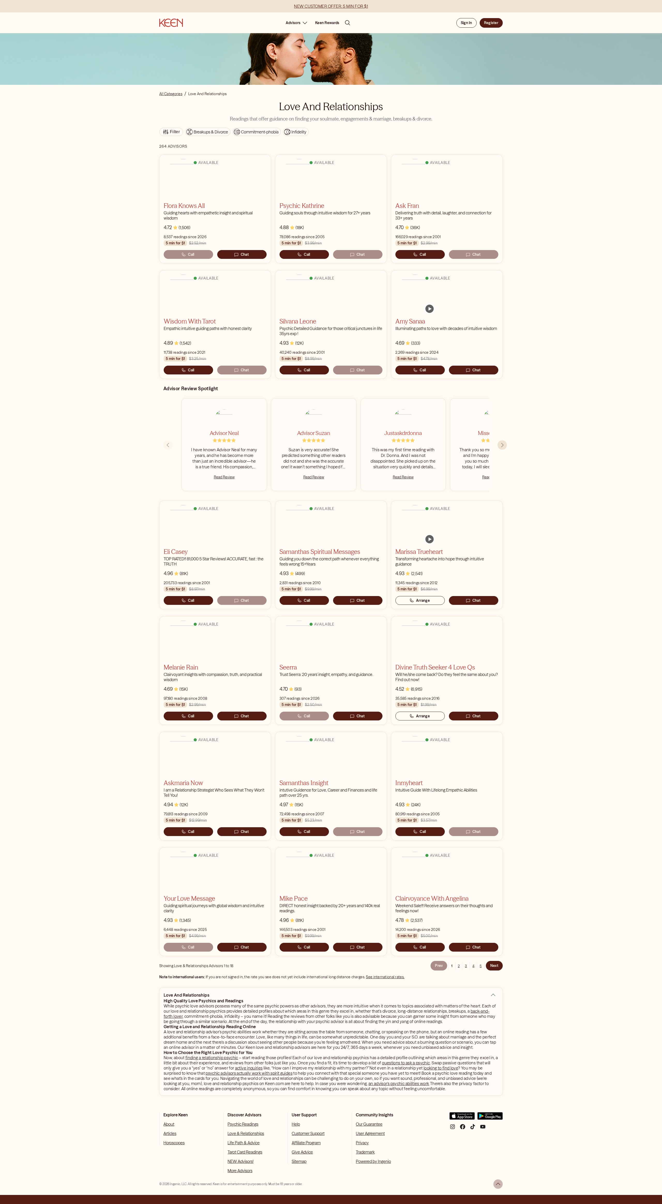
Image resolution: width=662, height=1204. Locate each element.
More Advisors (240, 1170)
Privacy (362, 1142)
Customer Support (308, 1133)
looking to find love (441, 1068)
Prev (439, 965)
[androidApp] (490, 1118)
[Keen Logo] (171, 23)
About (168, 1124)
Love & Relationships (246, 1133)
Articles (169, 1133)
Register (491, 22)
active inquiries (249, 1068)
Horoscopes (174, 1142)
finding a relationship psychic (211, 1057)
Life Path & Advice (244, 1142)
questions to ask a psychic (406, 1062)
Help (296, 1124)
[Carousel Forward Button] (502, 445)
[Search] (347, 23)
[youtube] (483, 1129)
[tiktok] (473, 1129)
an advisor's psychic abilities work (398, 1083)
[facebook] (463, 1129)
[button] (493, 995)
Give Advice (302, 1152)
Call (191, 254)
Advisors (293, 22)
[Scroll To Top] (498, 1184)
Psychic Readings (243, 1124)
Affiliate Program (306, 1142)
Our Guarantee (369, 1124)
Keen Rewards (327, 22)
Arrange (423, 600)
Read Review (224, 477)
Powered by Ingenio (373, 1161)
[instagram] (452, 1129)
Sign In (466, 22)
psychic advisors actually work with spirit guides (249, 1073)
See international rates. (385, 977)
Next (494, 965)
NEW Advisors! (240, 1161)
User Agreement (370, 1133)
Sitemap (299, 1161)
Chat (245, 254)
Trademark (365, 1152)
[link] (429, 309)
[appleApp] (462, 1118)
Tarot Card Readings (245, 1152)
